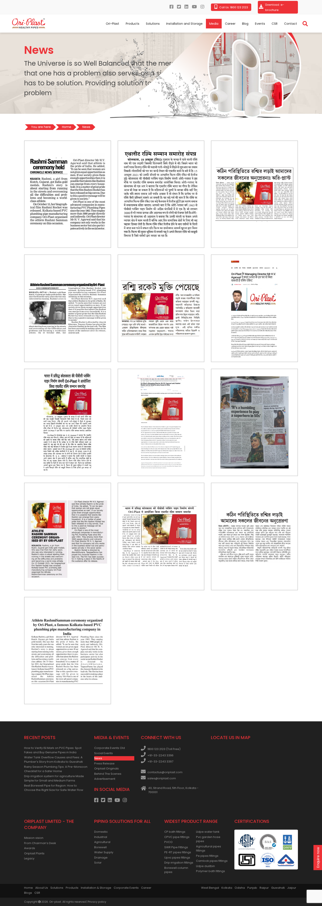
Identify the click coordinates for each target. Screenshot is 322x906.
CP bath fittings (174, 832)
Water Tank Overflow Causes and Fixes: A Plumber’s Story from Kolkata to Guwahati (53, 759)
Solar (98, 862)
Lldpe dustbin (205, 866)
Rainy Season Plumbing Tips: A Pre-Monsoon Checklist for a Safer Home (55, 769)
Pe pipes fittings (207, 856)
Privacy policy (97, 902)
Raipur (264, 888)
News (98, 758)
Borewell (100, 847)
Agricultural (102, 842)
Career (230, 23)
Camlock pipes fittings (212, 861)
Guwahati (278, 888)
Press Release (104, 763)
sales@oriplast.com (161, 778)
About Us (41, 888)
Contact (290, 23)
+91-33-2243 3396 (160, 755)
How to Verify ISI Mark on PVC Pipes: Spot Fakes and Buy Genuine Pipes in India (52, 750)
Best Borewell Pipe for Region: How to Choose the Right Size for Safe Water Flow (53, 787)
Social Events (103, 753)
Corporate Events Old (109, 748)
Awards (29, 848)
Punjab (252, 888)
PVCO (168, 842)
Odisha (240, 888)
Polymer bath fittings (210, 871)
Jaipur (291, 888)
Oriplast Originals (106, 768)
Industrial (100, 837)
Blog (245, 23)
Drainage (101, 857)
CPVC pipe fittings (176, 837)
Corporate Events (126, 888)
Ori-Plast (112, 23)
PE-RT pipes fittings (177, 852)
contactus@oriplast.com (164, 772)
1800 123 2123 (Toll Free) (163, 749)
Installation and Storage (184, 23)
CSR (275, 23)
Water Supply (103, 852)
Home (28, 888)
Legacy (29, 858)
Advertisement (104, 779)
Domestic (101, 832)
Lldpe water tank (207, 832)
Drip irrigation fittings (178, 862)
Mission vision (33, 838)
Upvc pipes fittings (177, 857)
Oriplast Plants (34, 853)
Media (213, 23)
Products (132, 23)
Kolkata (226, 888)
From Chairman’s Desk (40, 843)
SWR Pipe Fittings (176, 847)
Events (260, 23)
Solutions (153, 23)
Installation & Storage (96, 888)
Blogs (28, 893)
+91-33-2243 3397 (160, 761)
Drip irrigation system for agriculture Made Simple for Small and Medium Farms (54, 778)
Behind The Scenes (107, 774)
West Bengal (210, 888)
